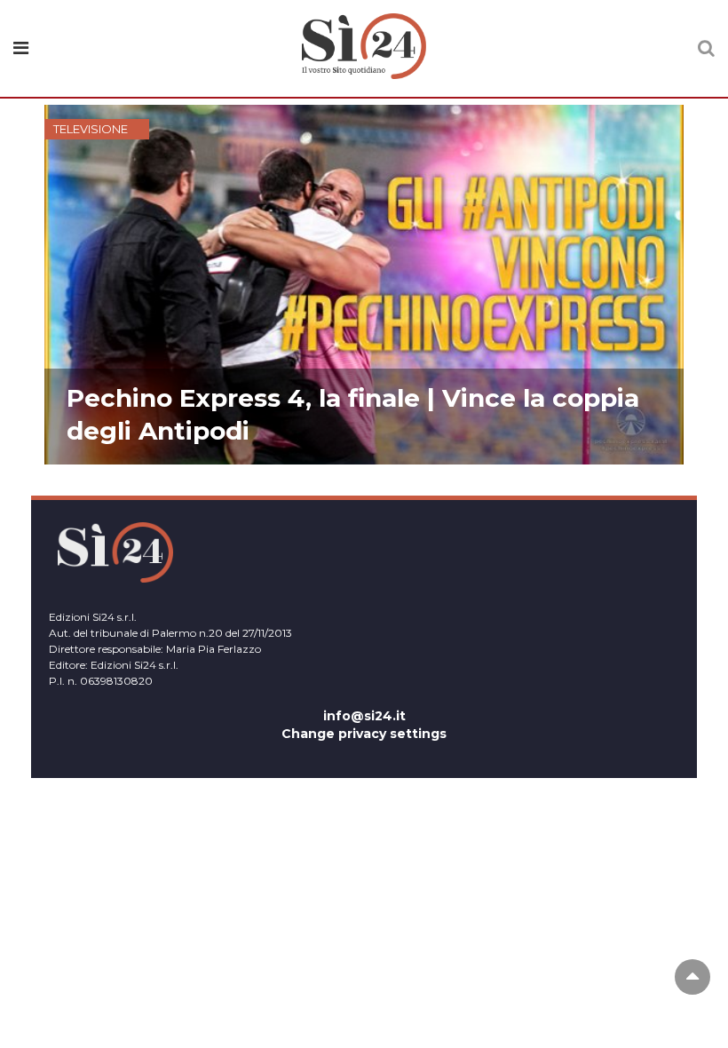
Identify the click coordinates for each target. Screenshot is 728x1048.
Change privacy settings (364, 734)
